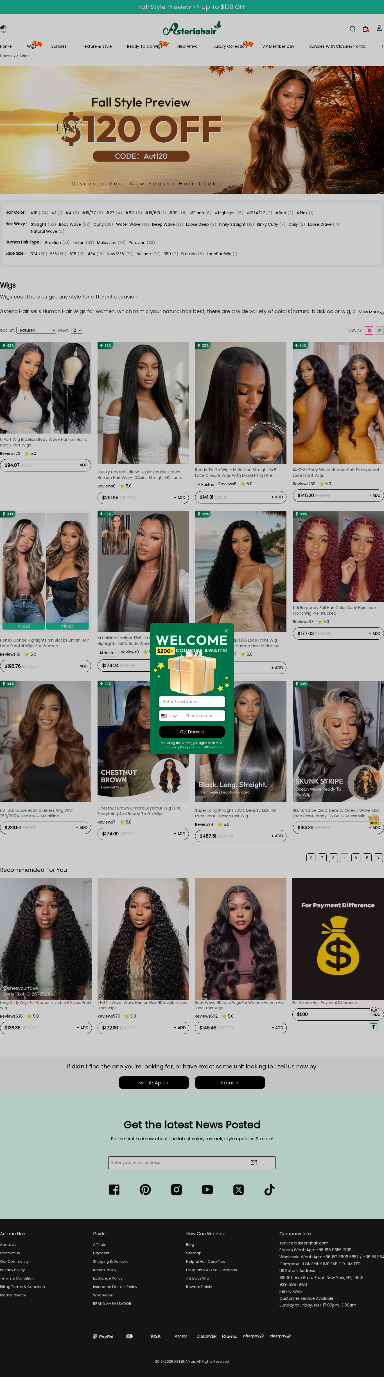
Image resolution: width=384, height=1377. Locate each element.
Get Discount (192, 731)
